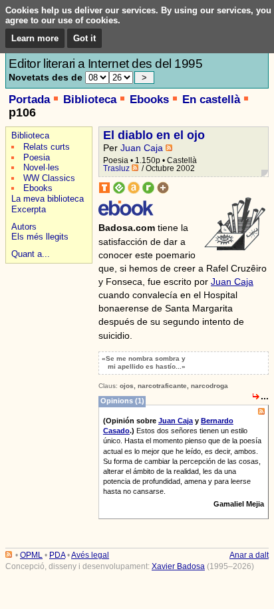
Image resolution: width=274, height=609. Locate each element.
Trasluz (116, 168)
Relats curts (46, 147)
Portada (29, 99)
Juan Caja (141, 147)
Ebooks (149, 99)
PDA (57, 555)
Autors (24, 227)
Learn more (35, 38)
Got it (84, 38)
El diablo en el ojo (154, 135)
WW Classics (49, 178)
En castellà (211, 99)
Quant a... (30, 254)
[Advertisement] (46, 313)
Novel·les (41, 167)
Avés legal (90, 555)
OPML (31, 555)
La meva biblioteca (47, 199)
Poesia (36, 157)
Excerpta (28, 209)
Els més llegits (39, 237)
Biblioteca (89, 99)
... (265, 396)
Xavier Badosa (178, 566)
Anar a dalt (249, 555)
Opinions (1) (122, 401)
